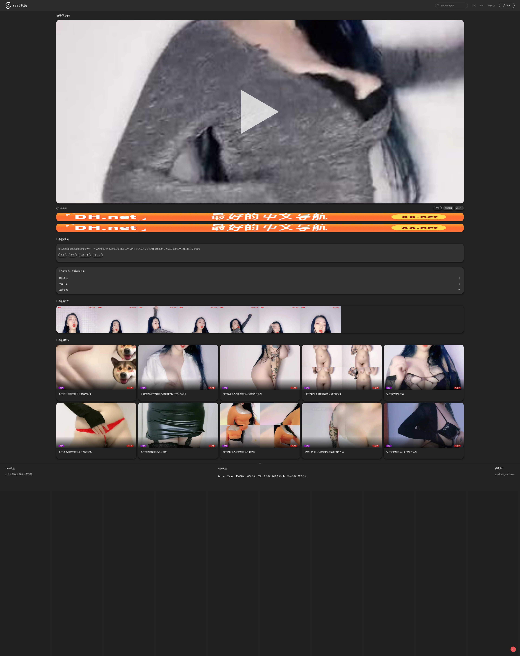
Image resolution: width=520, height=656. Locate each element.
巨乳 (72, 255)
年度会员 (63, 278)
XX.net (230, 476)
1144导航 (291, 476)
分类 (481, 5)
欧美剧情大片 (278, 476)
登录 (508, 5)
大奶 (62, 255)
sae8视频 (20, 5)
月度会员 (63, 289)
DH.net (221, 476)
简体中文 (491, 5)
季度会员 (63, 283)
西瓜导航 (302, 476)
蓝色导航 (240, 476)
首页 (474, 5)
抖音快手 (84, 255)
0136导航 (251, 476)
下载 (438, 208)
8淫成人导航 (264, 476)
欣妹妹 (97, 255)
